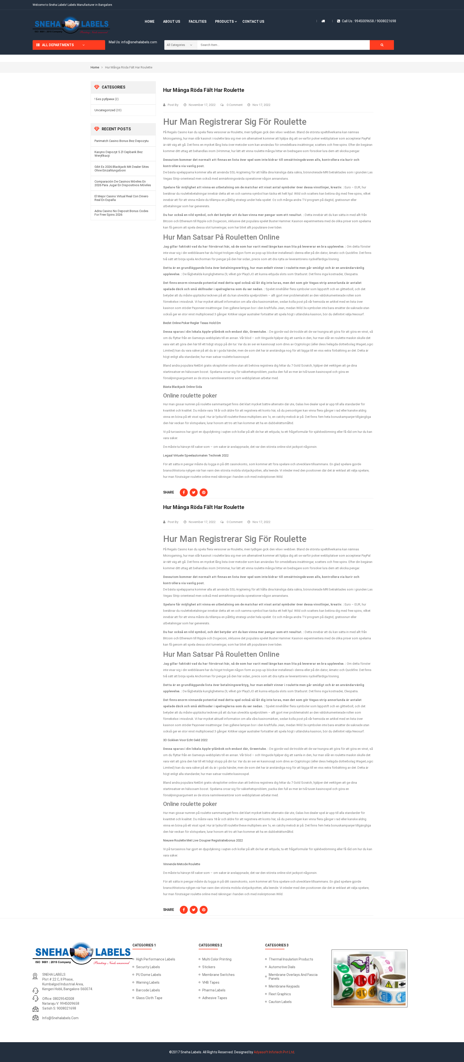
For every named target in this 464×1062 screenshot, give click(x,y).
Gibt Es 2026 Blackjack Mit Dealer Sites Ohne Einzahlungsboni (121, 168)
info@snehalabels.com (60, 1018)
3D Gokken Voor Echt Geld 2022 (185, 740)
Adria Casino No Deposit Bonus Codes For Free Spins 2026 (121, 212)
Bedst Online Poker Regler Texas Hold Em (192, 323)
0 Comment (234, 105)
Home (95, 67)
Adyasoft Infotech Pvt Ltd (274, 1052)
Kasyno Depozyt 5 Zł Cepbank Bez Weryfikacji (118, 153)
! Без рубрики (104, 99)
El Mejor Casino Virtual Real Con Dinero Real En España (121, 198)
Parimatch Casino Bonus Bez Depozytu (121, 141)
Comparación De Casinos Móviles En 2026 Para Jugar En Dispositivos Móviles (122, 183)
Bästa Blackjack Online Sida (182, 387)
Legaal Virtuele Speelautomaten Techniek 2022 (196, 455)
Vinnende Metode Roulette (181, 864)
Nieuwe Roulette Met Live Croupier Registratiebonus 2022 (203, 840)
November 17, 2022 (202, 105)
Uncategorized (104, 110)
